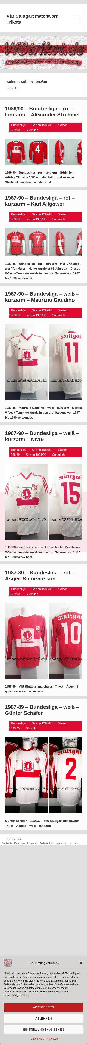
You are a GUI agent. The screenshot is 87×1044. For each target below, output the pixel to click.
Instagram (32, 843)
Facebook (19, 843)
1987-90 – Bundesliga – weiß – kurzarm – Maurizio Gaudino (42, 297)
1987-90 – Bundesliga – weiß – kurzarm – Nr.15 (42, 436)
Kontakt (74, 843)
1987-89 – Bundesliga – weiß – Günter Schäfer (42, 710)
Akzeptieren (43, 1007)
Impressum (52, 1038)
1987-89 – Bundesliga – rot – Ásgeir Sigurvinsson (40, 575)
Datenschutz (37, 1038)
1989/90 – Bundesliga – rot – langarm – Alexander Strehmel (42, 111)
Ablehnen (43, 1018)
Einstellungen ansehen (43, 1029)
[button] (81, 963)
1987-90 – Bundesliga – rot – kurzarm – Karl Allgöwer (40, 201)
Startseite (7, 843)
